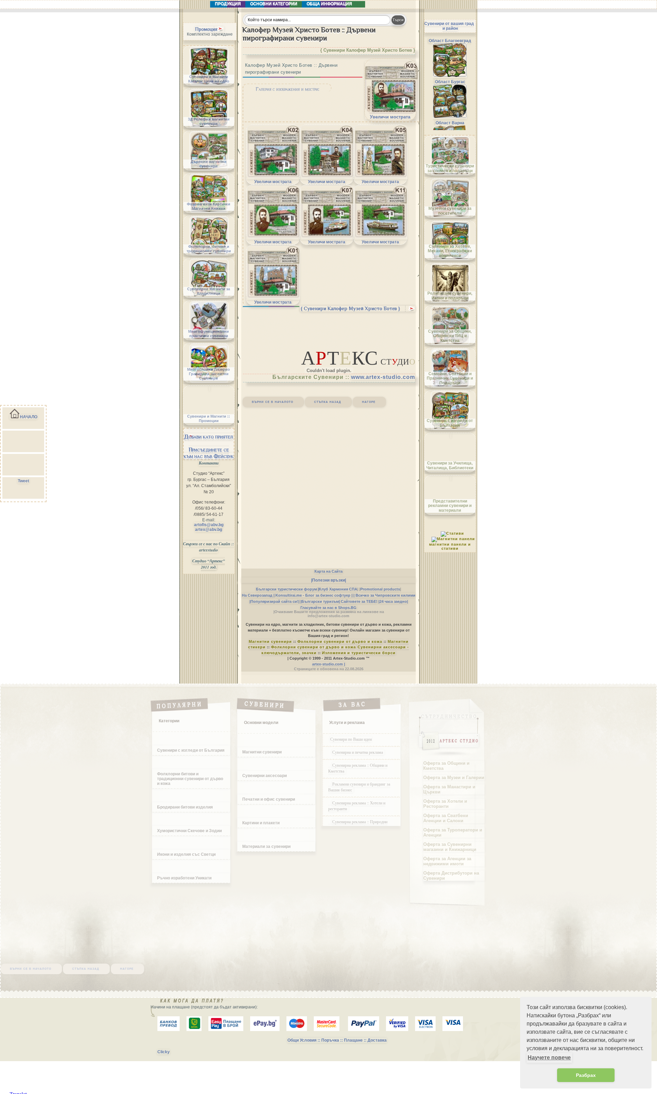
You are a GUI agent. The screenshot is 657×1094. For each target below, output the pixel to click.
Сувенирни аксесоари (264, 775)
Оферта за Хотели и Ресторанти (445, 804)
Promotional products (380, 589)
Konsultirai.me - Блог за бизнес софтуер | (313, 595)
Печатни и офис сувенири (268, 799)
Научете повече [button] (549, 1057)
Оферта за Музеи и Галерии (453, 777)
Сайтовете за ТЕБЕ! (359, 601)
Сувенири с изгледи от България (190, 750)
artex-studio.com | (328, 664)
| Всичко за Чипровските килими (384, 595)
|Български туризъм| (320, 601)
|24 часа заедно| (393, 601)
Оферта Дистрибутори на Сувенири (451, 875)
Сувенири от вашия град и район (449, 26)
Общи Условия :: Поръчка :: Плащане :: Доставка (337, 1040)
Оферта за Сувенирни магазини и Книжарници (449, 847)
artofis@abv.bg (208, 524)
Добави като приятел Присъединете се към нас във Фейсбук (209, 446)
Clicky (163, 1052)
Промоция (206, 29)
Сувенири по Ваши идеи (351, 739)
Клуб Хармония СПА (338, 589)
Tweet (23, 481)
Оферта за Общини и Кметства (446, 766)
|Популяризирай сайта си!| (274, 601)
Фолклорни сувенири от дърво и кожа (339, 641)
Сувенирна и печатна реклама (358, 752)
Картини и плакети (261, 822)
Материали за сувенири (266, 846)
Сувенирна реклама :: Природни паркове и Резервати (357, 824)
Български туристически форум (286, 589)
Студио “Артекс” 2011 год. (208, 564)
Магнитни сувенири (270, 641)
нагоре (368, 401)
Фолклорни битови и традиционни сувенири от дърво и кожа (190, 779)
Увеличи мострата (390, 116)
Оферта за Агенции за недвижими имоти (447, 861)
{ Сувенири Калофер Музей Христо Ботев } (350, 308)
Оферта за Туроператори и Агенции (452, 832)
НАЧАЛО (28, 417)
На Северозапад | (258, 595)
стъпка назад (327, 401)
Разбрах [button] (586, 1075)
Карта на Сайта (328, 571)
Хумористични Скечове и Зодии (189, 830)
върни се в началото (272, 401)
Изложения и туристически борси (359, 653)
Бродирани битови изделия (185, 807)
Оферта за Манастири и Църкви (449, 789)
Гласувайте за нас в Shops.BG (328, 608)
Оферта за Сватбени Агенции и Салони (445, 818)
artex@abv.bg (208, 529)
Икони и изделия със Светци (186, 854)
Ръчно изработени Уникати (184, 878)
